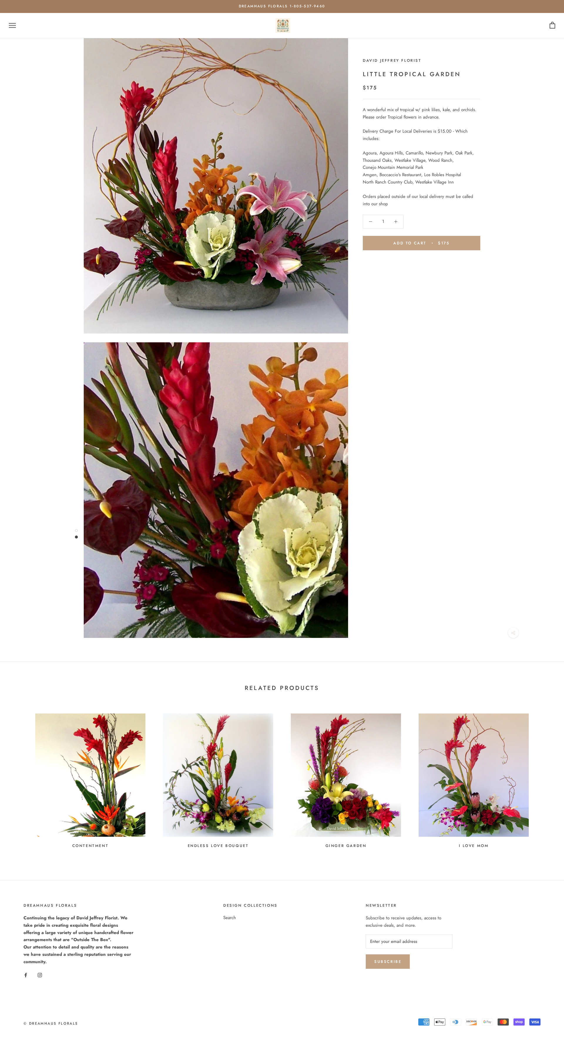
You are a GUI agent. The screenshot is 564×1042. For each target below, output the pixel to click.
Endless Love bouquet (218, 845)
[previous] (18, 778)
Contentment (90, 845)
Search (229, 917)
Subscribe (387, 961)
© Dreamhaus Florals (51, 1023)
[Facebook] (26, 974)
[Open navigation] (12, 25)
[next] (545, 778)
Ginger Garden (346, 845)
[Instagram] (40, 974)
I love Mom (474, 845)
